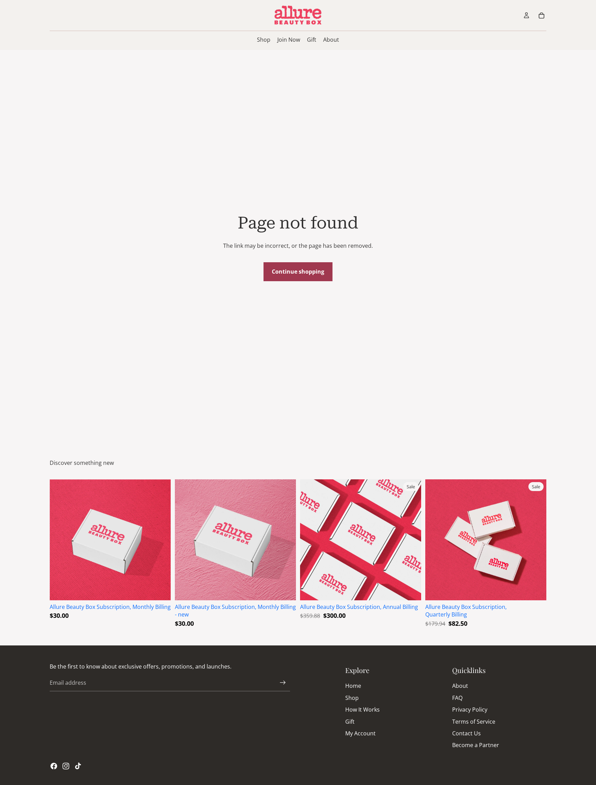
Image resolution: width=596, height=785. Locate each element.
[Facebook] (54, 766)
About (460, 686)
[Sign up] (283, 682)
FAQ (457, 698)
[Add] (160, 589)
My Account (360, 733)
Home (353, 686)
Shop (352, 698)
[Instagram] (66, 766)
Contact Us (466, 733)
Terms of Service (473, 721)
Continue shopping (298, 271)
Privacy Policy (469, 709)
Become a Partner (475, 745)
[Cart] (541, 15)
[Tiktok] (78, 766)
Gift (350, 721)
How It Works (362, 709)
